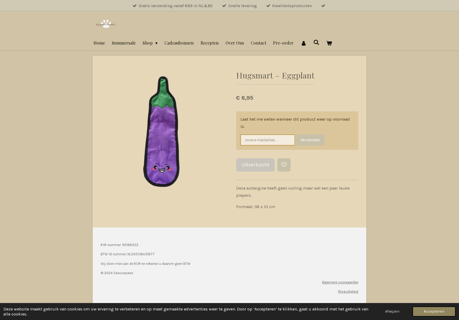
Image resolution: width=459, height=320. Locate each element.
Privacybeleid (348, 291)
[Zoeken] (316, 42)
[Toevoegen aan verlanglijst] (284, 165)
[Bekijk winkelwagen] (329, 43)
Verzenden (310, 139)
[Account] (303, 43)
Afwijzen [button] (392, 311)
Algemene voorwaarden (340, 282)
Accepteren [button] (434, 311)
